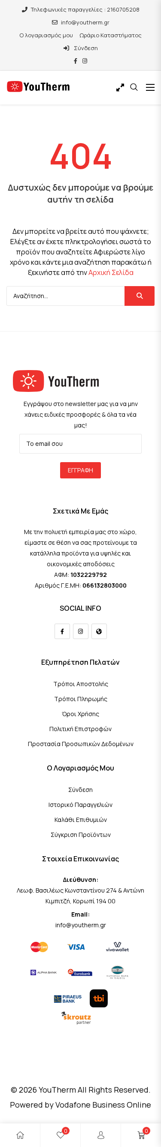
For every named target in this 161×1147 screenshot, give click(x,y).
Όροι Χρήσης (80, 714)
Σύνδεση (85, 48)
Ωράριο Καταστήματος (110, 35)
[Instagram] (80, 631)
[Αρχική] (20, 1135)
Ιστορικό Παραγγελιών (80, 805)
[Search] (140, 296)
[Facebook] (62, 631)
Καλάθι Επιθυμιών (81, 819)
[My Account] (100, 1135)
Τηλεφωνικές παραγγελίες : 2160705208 (85, 9)
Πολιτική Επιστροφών (80, 729)
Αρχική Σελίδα (111, 272)
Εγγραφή (80, 470)
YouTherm (57, 1089)
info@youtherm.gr (85, 22)
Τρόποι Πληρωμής (80, 699)
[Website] (99, 631)
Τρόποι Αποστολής (80, 684)
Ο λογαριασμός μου (46, 35)
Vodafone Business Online (103, 1104)
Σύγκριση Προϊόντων (81, 834)
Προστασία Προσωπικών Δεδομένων (81, 744)
